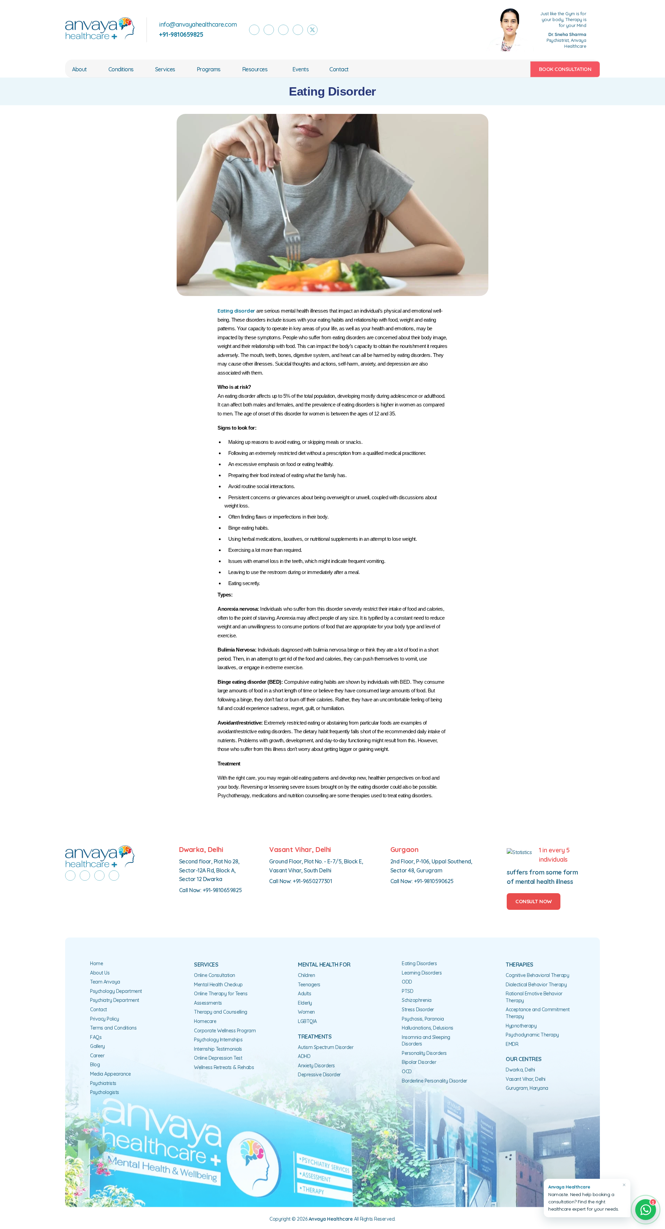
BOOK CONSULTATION (565, 69)
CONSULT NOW (533, 901)
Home (96, 963)
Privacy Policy (104, 1019)
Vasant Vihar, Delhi (526, 1079)
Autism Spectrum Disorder (325, 1047)
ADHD (304, 1056)
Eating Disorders (419, 963)
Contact (339, 69)
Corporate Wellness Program (225, 1031)
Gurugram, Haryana (527, 1088)
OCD (407, 1071)
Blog (95, 1064)
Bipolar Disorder (419, 1062)
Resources (255, 69)
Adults (304, 993)
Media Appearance (110, 1074)
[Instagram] (269, 30)
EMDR (512, 1044)
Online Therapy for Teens (220, 993)
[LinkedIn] (298, 30)
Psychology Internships (218, 1040)
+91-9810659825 (222, 890)
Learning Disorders (422, 973)
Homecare (205, 1021)
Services (165, 69)
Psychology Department (116, 991)
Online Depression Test (218, 1058)
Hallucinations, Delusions (427, 1028)
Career (97, 1055)
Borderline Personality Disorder (434, 1081)
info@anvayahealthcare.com (198, 24)
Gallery (97, 1046)
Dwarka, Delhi (520, 1070)
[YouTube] (283, 30)
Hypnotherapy (521, 1026)
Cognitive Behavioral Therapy (537, 975)
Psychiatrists (103, 1083)
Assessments (208, 1003)
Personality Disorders (424, 1053)
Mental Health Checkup (218, 984)
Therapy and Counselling (220, 1012)
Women (306, 1012)
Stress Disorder (418, 1009)
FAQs (95, 1037)
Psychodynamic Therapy (532, 1035)
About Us (99, 973)
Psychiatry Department (114, 1000)
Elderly (305, 1003)
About (79, 69)
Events (300, 69)
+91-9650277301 (312, 881)
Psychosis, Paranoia (423, 1019)
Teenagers (309, 984)
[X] (312, 30)
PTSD (407, 991)
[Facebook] (254, 30)
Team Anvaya (105, 982)
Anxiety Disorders (316, 1065)
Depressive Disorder (319, 1074)
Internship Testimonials (218, 1049)
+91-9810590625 (434, 881)
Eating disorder (236, 310)
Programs (209, 69)
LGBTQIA (307, 1021)
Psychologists (104, 1092)
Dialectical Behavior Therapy (536, 984)
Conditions (121, 69)
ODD (407, 982)
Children (306, 975)
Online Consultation (214, 975)
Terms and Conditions (113, 1028)
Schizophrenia (417, 1000)
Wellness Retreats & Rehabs (224, 1067)
